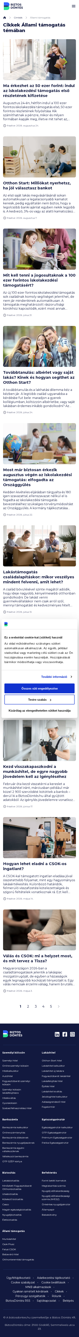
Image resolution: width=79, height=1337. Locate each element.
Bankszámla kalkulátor (15, 1127)
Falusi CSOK (9, 1249)
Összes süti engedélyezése (39, 688)
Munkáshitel (9, 1239)
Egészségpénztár (53, 1119)
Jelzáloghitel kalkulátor (54, 1096)
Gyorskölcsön (9, 1103)
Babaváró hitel (10, 1254)
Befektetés (49, 1172)
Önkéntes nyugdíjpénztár (56, 1204)
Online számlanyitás (13, 1132)
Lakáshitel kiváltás (52, 1091)
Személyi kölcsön (13, 1052)
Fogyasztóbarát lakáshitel (56, 1076)
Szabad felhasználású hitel (16, 1108)
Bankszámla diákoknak (15, 1137)
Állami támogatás (13, 1231)
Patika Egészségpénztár (55, 1142)
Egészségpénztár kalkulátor (57, 1127)
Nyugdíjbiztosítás (11, 1214)
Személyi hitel (10, 1060)
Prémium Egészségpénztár (57, 1137)
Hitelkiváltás (9, 1098)
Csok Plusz (8, 1244)
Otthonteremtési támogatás (18, 1259)
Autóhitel (7, 1076)
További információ (54, 676)
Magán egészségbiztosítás (16, 1209)
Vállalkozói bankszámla (15, 1156)
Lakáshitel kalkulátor (53, 1065)
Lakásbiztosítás (10, 1180)
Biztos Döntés (13, 6)
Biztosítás (8, 1172)
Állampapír (48, 1209)
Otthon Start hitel (52, 1060)
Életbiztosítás (9, 1219)
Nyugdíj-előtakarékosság (55, 1190)
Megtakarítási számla (54, 1185)
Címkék (18, 17)
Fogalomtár (48, 1106)
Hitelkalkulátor (10, 1070)
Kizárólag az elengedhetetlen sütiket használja (40, 710)
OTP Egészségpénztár (54, 1132)
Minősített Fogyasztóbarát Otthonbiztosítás (17, 1187)
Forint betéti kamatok (54, 1180)
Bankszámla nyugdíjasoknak (18, 1142)
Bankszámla (10, 1119)
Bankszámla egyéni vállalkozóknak (13, 1149)
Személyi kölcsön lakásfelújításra (11, 1091)
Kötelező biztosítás (12, 1199)
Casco (5, 1204)
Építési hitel (48, 1086)
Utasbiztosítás (10, 1194)
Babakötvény (49, 1214)
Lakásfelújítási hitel (52, 1081)
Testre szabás (37, 699)
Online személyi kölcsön (15, 1065)
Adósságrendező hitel (53, 1101)
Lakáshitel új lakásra (53, 1070)
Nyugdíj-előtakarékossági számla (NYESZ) (56, 1197)
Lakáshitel (48, 1052)
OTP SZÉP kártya (12, 1161)
